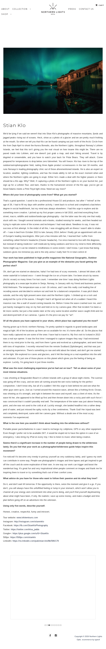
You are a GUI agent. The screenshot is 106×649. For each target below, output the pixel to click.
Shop (5, 14)
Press (72, 9)
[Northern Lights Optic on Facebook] (50, 635)
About (5, 9)
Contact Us (86, 9)
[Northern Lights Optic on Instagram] (55, 635)
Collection (21, 9)
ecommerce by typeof (91, 640)
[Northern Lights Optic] (53, 9)
